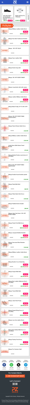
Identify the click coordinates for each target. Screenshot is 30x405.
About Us (18, 401)
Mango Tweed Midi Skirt (14, 291)
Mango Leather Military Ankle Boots (17, 97)
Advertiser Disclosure (23, 400)
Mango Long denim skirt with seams (17, 87)
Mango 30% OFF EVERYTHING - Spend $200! (16, 165)
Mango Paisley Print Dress (15, 339)
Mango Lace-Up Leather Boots (16, 320)
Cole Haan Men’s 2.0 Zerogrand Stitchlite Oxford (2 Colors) (8, 17)
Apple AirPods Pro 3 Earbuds (20, 16)
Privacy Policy (5, 400)
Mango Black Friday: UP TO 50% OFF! (18, 106)
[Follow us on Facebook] (14, 384)
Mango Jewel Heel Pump (14, 300)
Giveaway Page (24, 401)
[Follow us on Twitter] (16, 384)
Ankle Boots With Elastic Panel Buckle (16, 146)
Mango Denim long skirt (14, 67)
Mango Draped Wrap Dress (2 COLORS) (16, 311)
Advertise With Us (11, 401)
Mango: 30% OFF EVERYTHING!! (16, 77)
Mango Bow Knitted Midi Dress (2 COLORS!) (16, 330)
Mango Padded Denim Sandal (16, 203)
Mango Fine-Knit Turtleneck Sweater (17, 38)
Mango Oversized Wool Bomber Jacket (16, 243)
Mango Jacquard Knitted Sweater (17, 232)
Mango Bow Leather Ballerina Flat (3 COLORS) (17, 282)
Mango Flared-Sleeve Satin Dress (17, 126)
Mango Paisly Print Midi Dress (16, 223)
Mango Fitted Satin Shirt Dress (16, 194)
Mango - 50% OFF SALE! (14, 48)
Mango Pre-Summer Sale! (15, 349)
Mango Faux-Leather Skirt (15, 58)
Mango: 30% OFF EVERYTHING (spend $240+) (16, 117)
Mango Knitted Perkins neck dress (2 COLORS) (18, 155)
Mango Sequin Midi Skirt (14, 271)
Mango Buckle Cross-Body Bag (16, 262)
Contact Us (4, 401)
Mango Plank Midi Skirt (14, 184)
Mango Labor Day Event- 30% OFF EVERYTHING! (17, 214)
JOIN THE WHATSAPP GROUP (15, 376)
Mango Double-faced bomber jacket (17, 174)
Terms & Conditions (13, 400)
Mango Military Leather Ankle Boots (17, 29)
